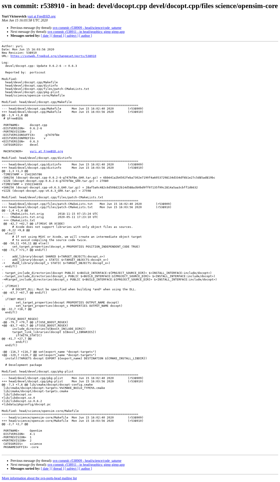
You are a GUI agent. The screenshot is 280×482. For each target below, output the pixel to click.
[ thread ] (57, 35)
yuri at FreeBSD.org (41, 16)
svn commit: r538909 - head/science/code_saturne (87, 28)
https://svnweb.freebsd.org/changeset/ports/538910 (53, 56)
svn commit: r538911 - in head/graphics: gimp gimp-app (86, 32)
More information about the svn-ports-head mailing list (39, 478)
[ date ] (46, 35)
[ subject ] (71, 35)
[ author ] (85, 35)
